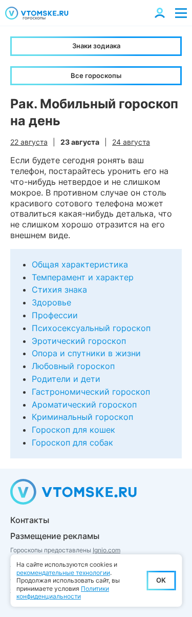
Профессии (55, 315)
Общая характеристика (80, 264)
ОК (161, 580)
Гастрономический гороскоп (91, 392)
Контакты (29, 520)
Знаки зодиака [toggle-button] (96, 46)
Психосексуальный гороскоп (91, 328)
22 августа (29, 142)
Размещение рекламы (54, 536)
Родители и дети (66, 379)
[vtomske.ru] (37, 13)
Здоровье (51, 302)
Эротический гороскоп (79, 341)
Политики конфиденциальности (62, 593)
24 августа (131, 142)
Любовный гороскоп (73, 366)
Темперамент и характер (83, 277)
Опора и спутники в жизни (86, 353)
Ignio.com (106, 550)
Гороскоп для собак (72, 442)
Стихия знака (59, 289)
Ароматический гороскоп (84, 404)
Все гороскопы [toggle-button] (96, 75)
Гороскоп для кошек (73, 430)
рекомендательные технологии (63, 572)
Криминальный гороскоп (82, 417)
